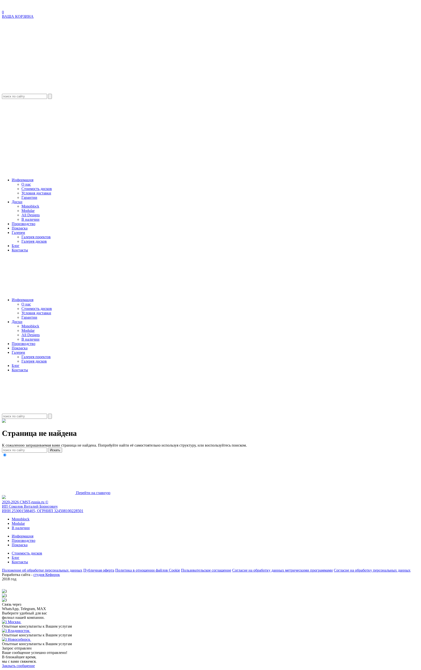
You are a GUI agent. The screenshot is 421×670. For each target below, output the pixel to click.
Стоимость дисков (36, 189)
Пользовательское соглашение (206, 570)
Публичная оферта (98, 570)
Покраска (20, 228)
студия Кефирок (46, 575)
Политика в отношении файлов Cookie (147, 570)
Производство (23, 224)
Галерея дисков (34, 241)
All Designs (30, 215)
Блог (15, 246)
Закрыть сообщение (18, 666)
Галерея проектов (36, 237)
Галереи (18, 232)
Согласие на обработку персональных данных (372, 570)
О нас (26, 184)
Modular (28, 211)
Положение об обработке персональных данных (42, 570)
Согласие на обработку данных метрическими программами (282, 570)
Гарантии (29, 197)
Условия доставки (36, 193)
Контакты (20, 250)
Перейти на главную (92, 493)
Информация (22, 180)
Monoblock (30, 206)
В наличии (30, 219)
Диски (17, 202)
